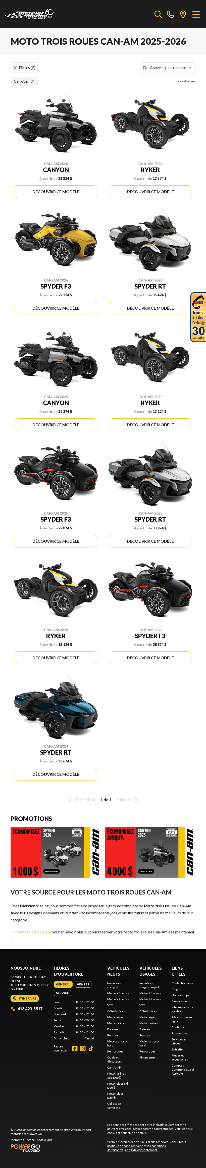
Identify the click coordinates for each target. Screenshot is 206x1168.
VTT (110, 1005)
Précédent (85, 799)
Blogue (176, 989)
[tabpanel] (74, 1020)
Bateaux (112, 1029)
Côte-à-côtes (116, 1011)
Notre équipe (180, 995)
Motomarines (116, 1023)
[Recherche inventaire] (158, 14)
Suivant (123, 799)
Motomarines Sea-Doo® (116, 1075)
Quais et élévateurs (114, 1059)
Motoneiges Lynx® (115, 1095)
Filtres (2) (27, 67)
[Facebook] (75, 1048)
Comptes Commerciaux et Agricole (183, 1069)
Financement (148, 1057)
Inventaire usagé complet (149, 985)
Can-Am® (114, 1067)
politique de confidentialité (125, 1146)
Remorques (115, 1051)
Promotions (180, 1033)
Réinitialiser (186, 81)
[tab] (63, 984)
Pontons (113, 1035)
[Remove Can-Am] (32, 81)
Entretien (178, 1049)
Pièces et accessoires (180, 1057)
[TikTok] (91, 1048)
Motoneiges (115, 1017)
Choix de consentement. (141, 1150)
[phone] (170, 14)
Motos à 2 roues (118, 999)
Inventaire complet (114, 985)
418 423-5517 (30, 1008)
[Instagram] (83, 1048)
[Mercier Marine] (29, 14)
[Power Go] (55, 1148)
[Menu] (196, 14)
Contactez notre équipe (31, 931)
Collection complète (114, 1105)
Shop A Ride (45, 1140)
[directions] (183, 14)
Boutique (178, 1027)
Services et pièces (179, 1041)
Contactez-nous (182, 983)
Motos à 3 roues (118, 993)
